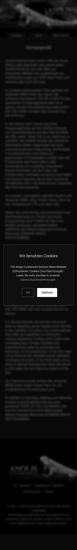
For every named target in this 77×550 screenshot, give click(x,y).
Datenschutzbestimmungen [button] (38, 279)
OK (28, 292)
